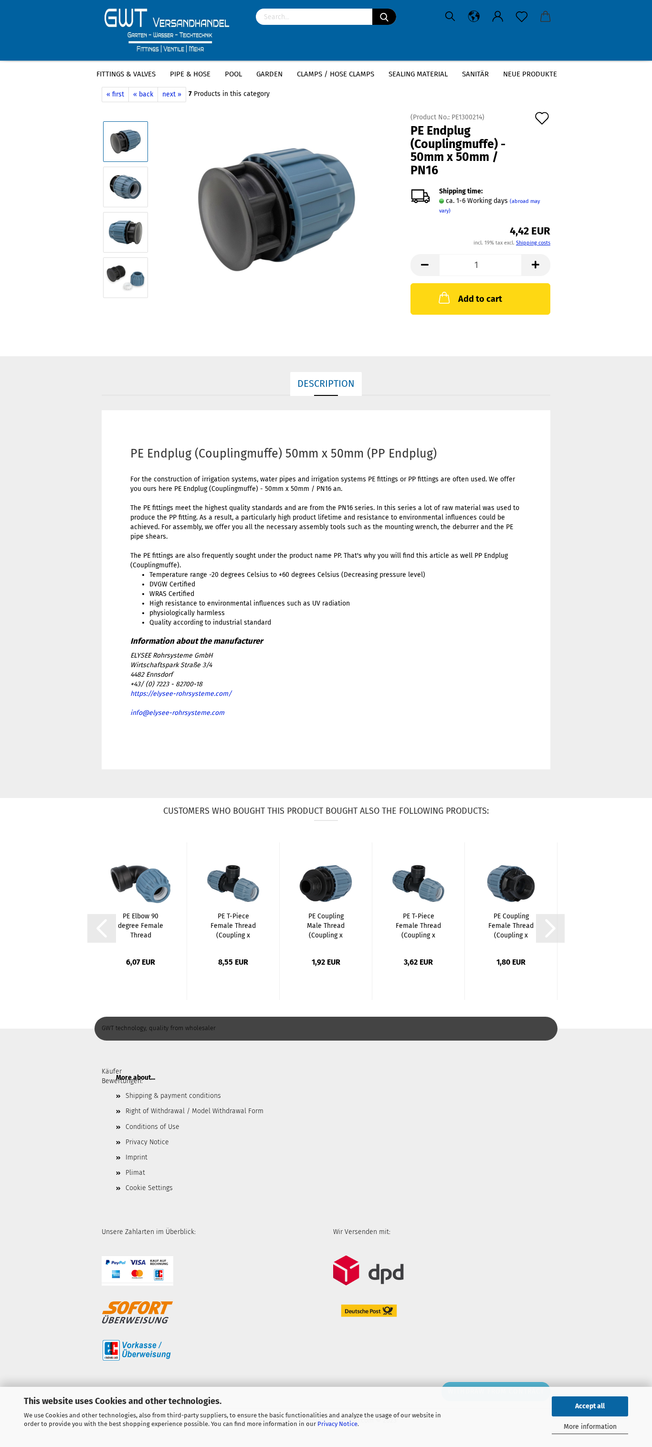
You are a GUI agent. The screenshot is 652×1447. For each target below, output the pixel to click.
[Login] (498, 16)
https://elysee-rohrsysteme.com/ (180, 694)
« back (143, 94)
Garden (269, 74)
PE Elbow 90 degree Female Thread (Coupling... (140, 926)
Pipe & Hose (190, 74)
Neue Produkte (530, 74)
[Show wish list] (522, 16)
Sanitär (475, 74)
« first (115, 94)
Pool (233, 74)
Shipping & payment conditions (173, 1096)
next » (171, 94)
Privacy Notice (337, 1423)
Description (326, 383)
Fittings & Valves (126, 74)
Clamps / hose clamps (335, 74)
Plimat (135, 1173)
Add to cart (480, 299)
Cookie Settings (149, 1188)
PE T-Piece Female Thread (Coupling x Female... (233, 926)
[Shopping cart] (545, 16)
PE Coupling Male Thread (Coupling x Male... (326, 926)
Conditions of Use (152, 1127)
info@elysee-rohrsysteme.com (177, 713)
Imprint (136, 1157)
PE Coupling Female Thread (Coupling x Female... (511, 926)
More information (590, 1427)
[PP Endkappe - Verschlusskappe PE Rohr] (276, 209)
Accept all (590, 1406)
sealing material (418, 74)
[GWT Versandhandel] (172, 31)
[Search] (384, 17)
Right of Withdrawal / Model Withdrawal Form (194, 1111)
